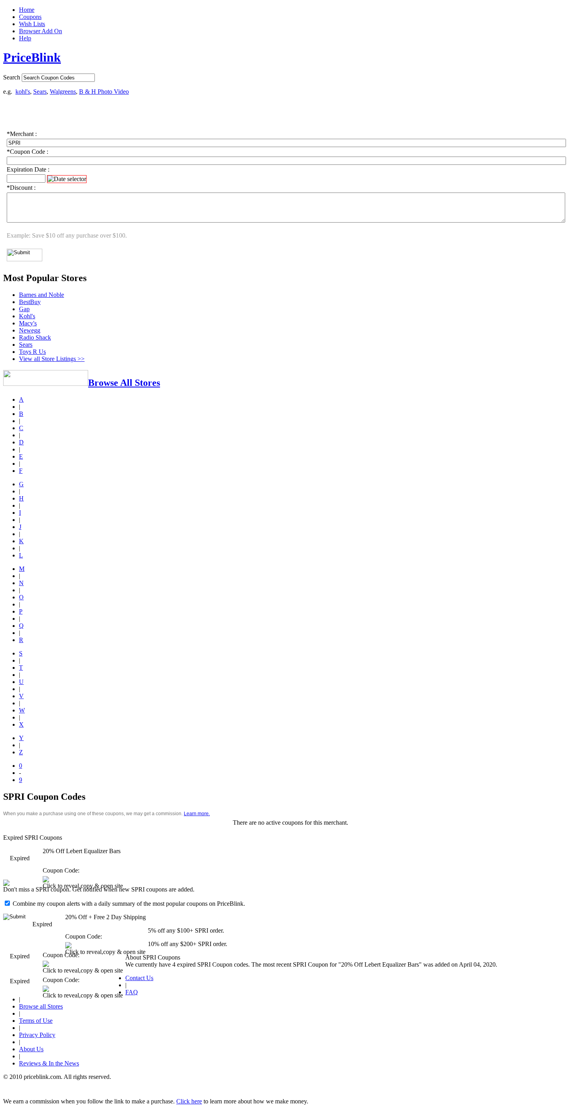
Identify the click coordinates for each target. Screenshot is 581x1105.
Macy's (28, 323)
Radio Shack (35, 337)
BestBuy (30, 301)
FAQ (131, 992)
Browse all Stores (41, 1006)
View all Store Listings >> (52, 358)
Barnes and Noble (41, 294)
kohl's (22, 91)
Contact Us (139, 978)
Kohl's (27, 316)
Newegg (29, 330)
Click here (189, 1101)
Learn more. (197, 813)
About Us (31, 1049)
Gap (24, 309)
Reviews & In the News (49, 1063)
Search (11, 77)
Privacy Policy (37, 1034)
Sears (40, 91)
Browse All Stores (124, 383)
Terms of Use (36, 1020)
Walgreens (63, 91)
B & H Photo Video (104, 91)
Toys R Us (32, 351)
